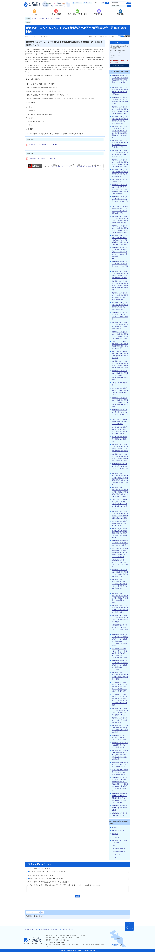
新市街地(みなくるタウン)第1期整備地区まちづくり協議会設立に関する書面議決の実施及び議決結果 (120, 755)
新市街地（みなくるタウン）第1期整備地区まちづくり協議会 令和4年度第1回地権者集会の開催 (120, 375)
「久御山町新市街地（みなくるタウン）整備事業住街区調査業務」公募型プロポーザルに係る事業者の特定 (119, 653)
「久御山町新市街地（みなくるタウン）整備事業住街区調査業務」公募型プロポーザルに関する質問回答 (119, 687)
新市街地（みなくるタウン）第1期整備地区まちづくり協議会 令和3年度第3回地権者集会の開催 (120, 402)
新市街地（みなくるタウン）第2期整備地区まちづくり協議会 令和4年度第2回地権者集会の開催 (120, 285)
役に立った (32, 871)
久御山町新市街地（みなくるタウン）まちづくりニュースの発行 (119, 737)
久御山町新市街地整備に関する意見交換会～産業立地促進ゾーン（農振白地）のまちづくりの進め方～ (119, 798)
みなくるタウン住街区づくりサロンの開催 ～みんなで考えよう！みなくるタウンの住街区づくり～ (119, 504)
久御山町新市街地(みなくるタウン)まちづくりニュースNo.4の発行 (120, 543)
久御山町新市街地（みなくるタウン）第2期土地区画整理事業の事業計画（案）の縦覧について (120, 80)
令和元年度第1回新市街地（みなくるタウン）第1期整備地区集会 (120, 772)
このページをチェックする (33, 912)
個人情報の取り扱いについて (50, 929)
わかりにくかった (63, 878)
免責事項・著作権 (67, 929)
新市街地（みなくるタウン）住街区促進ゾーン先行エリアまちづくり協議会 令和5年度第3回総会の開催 (120, 189)
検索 (129, 2)
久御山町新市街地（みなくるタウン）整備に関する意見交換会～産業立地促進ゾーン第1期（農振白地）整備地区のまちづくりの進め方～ (120, 784)
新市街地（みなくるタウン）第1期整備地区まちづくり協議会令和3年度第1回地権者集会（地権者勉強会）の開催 (120, 492)
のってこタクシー (118, 837)
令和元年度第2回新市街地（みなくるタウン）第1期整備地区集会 (120, 764)
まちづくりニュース (119, 854)
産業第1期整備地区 (119, 848)
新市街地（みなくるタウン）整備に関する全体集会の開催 (119, 720)
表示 (130, 5)
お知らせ (115, 827)
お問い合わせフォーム (119, 65)
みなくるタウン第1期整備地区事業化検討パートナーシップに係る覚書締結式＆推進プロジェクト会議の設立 (120, 552)
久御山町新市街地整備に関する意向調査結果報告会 (119, 808)
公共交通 (115, 834)
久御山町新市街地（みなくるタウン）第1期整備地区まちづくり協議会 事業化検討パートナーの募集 (120, 665)
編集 (42, 912)
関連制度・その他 (118, 830)
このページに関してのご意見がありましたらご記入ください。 (48, 882)
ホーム (34, 18)
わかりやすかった (35, 878)
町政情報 (41, 18)
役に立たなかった (59, 871)
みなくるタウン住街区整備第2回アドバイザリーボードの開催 (120, 422)
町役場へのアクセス (31, 929)
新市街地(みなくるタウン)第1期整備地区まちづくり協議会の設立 (120, 745)
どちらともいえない (45, 871)
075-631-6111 (63, 937)
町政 (47, 18)
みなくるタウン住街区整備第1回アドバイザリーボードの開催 (120, 523)
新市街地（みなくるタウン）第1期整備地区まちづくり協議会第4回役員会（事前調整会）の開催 (120, 598)
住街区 (115, 857)
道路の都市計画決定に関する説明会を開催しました (119, 439)
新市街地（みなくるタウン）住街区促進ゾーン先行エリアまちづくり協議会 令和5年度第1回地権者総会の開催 (120, 240)
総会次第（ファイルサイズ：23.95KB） (43, 144)
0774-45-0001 (74, 937)
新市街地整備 (55, 18)
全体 (114, 845)
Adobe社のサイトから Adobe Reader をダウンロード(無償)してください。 (76, 167)
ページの (129, 927)
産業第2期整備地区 (119, 851)
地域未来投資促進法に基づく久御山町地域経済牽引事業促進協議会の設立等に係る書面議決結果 (119, 533)
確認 (77, 896)
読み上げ (88, 2)
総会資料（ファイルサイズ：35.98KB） (43, 158)
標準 (103, 2)
